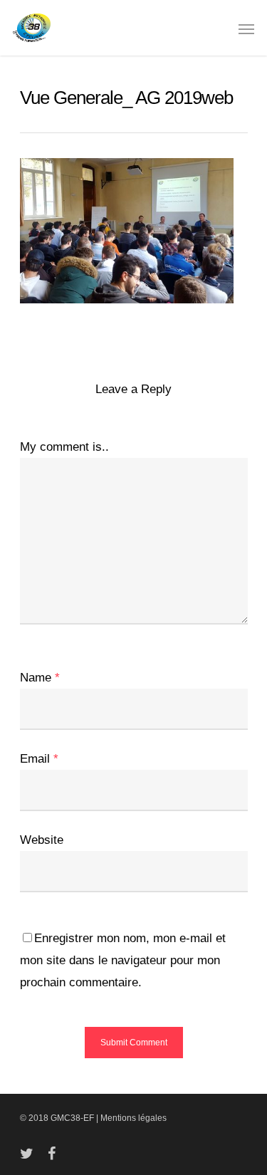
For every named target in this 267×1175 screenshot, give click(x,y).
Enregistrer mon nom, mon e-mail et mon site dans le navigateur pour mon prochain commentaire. (123, 960)
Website (41, 840)
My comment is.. (64, 447)
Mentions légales (133, 1118)
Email (39, 759)
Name (40, 677)
